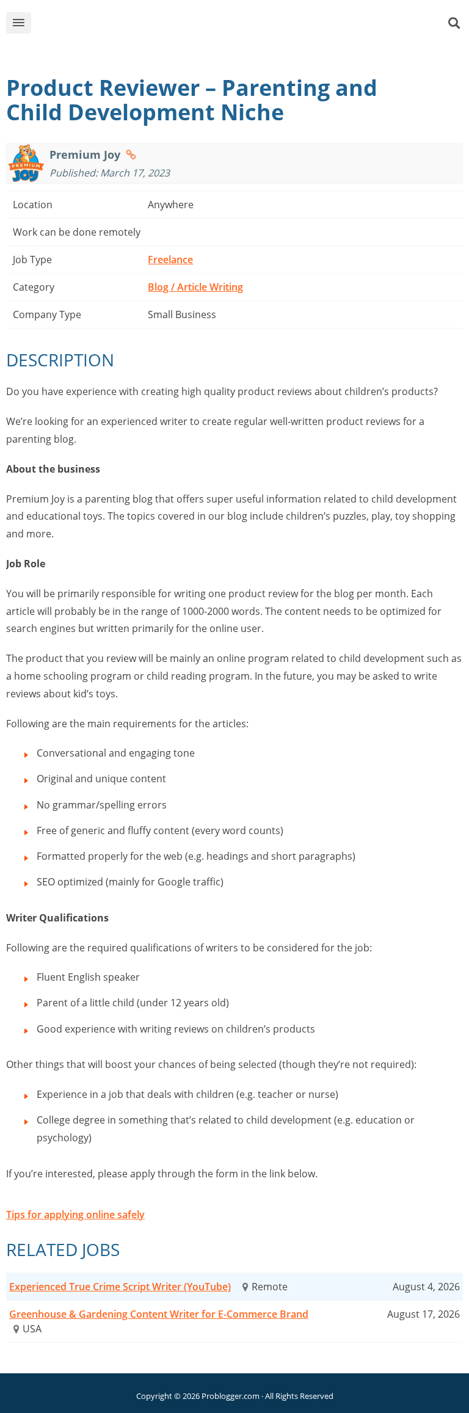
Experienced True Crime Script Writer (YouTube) (120, 1286)
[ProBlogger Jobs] (253, 25)
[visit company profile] (131, 154)
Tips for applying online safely (75, 1214)
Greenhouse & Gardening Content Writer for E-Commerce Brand (158, 1314)
